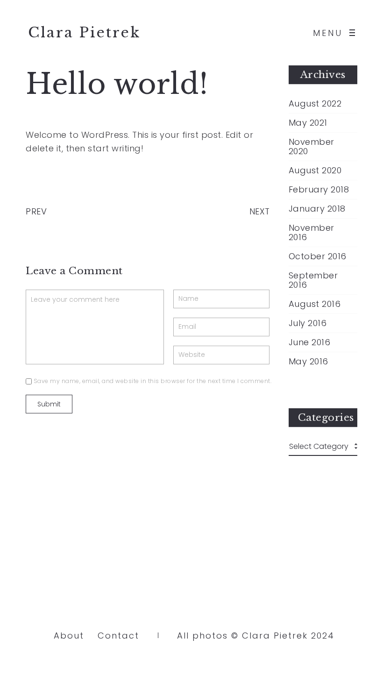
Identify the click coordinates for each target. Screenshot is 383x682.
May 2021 (308, 123)
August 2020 (315, 170)
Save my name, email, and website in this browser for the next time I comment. (153, 381)
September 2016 (313, 280)
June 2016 (310, 342)
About (69, 635)
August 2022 (315, 103)
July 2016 (308, 323)
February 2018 (319, 189)
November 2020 (311, 146)
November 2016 (311, 232)
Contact (118, 635)
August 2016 (315, 304)
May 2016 (308, 361)
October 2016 (318, 256)
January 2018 (317, 208)
